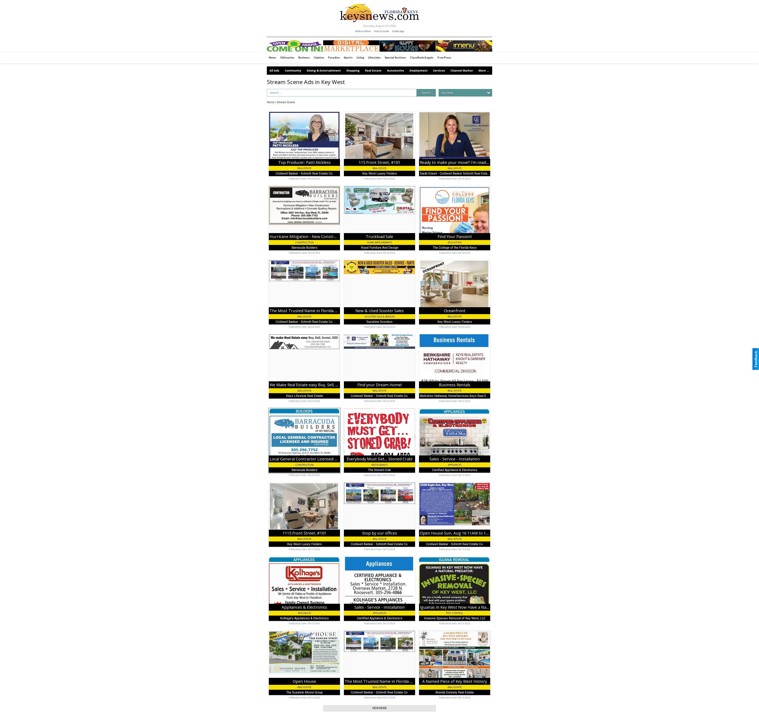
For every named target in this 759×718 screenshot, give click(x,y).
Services (439, 70)
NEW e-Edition (363, 31)
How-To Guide (381, 31)
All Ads (274, 70)
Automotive (395, 70)
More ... (484, 70)
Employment (419, 70)
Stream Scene (286, 102)
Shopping (353, 70)
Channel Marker (461, 70)
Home (270, 102)
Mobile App (398, 31)
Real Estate (373, 70)
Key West (447, 92)
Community (293, 70)
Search (426, 92)
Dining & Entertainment (324, 70)
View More (379, 708)
